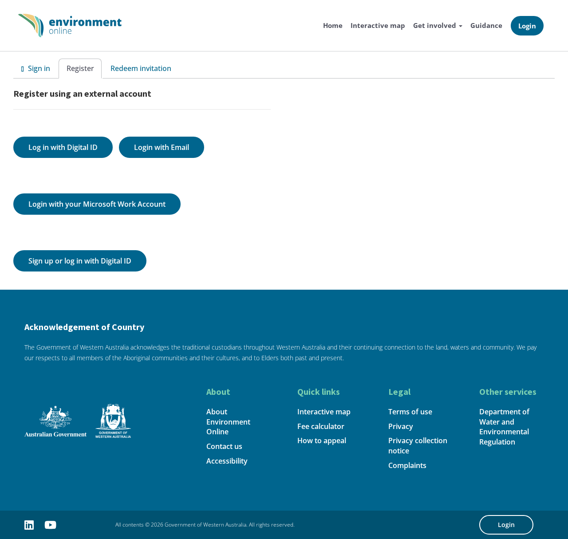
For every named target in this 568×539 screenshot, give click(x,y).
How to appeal (321, 440)
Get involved (435, 25)
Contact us (224, 446)
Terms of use (410, 412)
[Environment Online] (70, 24)
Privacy (400, 426)
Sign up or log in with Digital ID (79, 261)
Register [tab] (80, 68)
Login (527, 25)
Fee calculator (320, 426)
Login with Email (161, 147)
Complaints (407, 465)
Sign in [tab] (38, 68)
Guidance (486, 25)
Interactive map (378, 25)
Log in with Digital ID (63, 147)
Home (333, 25)
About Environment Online (228, 422)
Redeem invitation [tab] (140, 68)
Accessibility (227, 461)
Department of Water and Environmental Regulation (504, 427)
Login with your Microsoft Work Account (97, 204)
